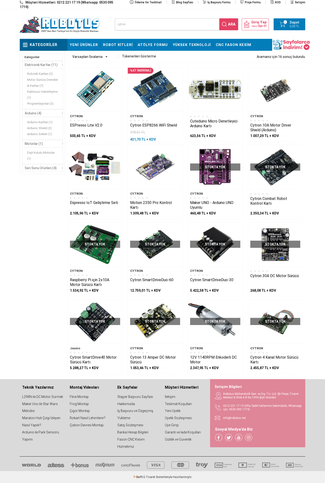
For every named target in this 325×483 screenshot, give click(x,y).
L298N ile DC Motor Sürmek (42, 397)
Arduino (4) (33, 113)
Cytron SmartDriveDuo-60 (151, 280)
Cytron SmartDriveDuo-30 (211, 280)
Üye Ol (262, 26)
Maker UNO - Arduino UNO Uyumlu (211, 205)
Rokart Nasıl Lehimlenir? (87, 418)
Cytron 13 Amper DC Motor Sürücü (153, 359)
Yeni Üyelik (173, 411)
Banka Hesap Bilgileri (132, 432)
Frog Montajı (79, 404)
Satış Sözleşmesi (130, 425)
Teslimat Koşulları (178, 404)
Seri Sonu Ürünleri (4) (41, 168)
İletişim (300, 2)
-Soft (138, 477)
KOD (278, 2)
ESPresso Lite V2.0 (86, 125)
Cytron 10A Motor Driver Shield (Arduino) (270, 127)
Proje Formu (253, 2)
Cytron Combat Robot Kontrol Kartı (268, 201)
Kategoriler (32, 57)
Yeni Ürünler (84, 45)
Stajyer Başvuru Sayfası (135, 397)
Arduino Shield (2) (39, 128)
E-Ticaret (149, 477)
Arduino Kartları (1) (40, 122)
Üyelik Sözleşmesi (178, 418)
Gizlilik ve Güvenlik (178, 439)
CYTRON (76, 116)
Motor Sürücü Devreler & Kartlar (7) (42, 82)
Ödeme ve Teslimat (148, 2)
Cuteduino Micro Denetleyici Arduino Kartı (213, 123)
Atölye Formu (153, 45)
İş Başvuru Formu (219, 2)
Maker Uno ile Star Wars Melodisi (40, 407)
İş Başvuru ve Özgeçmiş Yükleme (135, 414)
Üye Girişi (172, 425)
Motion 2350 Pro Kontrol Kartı (151, 205)
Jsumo (75, 348)
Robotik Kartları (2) (40, 74)
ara (232, 24)
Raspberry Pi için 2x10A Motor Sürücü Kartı (89, 282)
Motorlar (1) (34, 144)
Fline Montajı (79, 397)
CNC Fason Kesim (233, 45)
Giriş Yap (259, 22)
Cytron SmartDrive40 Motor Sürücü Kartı (93, 359)
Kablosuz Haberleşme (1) (42, 94)
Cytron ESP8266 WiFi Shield (153, 125)
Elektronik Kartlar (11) (41, 65)
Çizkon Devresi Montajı (86, 425)
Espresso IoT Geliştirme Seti (94, 202)
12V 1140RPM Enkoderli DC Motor (213, 359)
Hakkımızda (126, 404)
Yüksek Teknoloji (192, 45)
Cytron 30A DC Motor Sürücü (274, 276)
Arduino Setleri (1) (39, 134)
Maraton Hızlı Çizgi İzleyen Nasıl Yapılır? (41, 421)
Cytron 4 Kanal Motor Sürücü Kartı (274, 359)
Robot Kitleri (118, 45)
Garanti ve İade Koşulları (183, 432)
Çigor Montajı (80, 411)
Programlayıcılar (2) (40, 103)
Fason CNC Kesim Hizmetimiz (131, 442)
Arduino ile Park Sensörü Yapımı (40, 435)
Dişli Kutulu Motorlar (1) (41, 155)
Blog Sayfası (184, 2)
